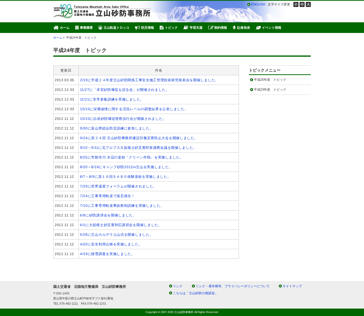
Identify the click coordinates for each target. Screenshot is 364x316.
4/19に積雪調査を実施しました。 (107, 254)
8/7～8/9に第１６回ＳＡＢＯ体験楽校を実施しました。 (125, 177)
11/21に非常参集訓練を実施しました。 (112, 99)
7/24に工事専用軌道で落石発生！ (107, 196)
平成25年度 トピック (270, 79)
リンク (177, 286)
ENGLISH (258, 4)
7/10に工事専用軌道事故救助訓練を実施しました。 (122, 206)
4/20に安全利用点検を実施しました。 (111, 244)
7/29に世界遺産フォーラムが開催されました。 (118, 186)
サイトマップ (292, 286)
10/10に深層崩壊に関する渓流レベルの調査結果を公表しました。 (134, 109)
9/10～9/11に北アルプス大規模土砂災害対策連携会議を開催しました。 (138, 148)
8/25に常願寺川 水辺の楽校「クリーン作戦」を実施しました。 (131, 157)
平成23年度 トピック (270, 89)
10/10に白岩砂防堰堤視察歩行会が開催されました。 (123, 119)
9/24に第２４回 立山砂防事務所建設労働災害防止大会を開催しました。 (139, 138)
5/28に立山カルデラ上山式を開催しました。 (116, 235)
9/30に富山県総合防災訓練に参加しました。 (116, 128)
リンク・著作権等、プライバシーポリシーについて (233, 286)
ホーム (57, 37)
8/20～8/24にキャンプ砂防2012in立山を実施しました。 (126, 167)
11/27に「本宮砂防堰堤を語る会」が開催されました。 (124, 90)
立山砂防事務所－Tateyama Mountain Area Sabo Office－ (102, 11)
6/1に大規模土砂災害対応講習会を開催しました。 (121, 225)
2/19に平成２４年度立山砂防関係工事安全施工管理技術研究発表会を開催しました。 (149, 80)
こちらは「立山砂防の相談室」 (195, 293)
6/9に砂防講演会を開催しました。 (108, 215)
